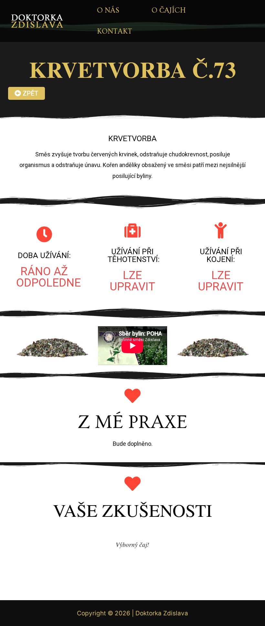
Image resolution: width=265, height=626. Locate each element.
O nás (108, 10)
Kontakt (114, 31)
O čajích (169, 10)
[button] (26, 93)
